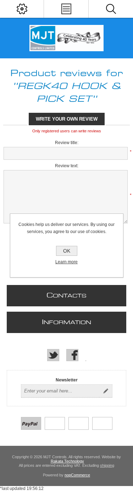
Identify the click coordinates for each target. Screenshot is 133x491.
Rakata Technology (67, 461)
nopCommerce (77, 475)
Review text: (66, 165)
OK (66, 251)
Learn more (66, 261)
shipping (107, 465)
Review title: (66, 142)
